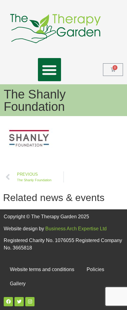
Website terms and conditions (42, 269)
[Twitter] (19, 301)
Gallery (18, 283)
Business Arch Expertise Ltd (76, 228)
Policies (95, 269)
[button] (49, 69)
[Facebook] (8, 301)
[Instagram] (30, 301)
